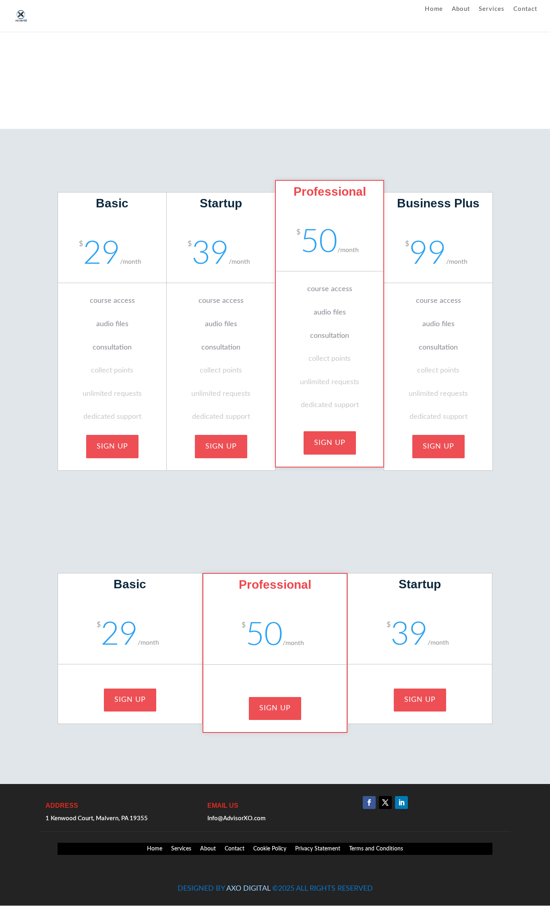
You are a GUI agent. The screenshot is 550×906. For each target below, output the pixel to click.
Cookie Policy (269, 849)
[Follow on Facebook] (369, 802)
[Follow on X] (385, 802)
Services (492, 9)
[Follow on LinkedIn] (401, 802)
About (461, 9)
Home (434, 9)
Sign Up (112, 446)
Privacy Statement (317, 849)
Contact (525, 9)
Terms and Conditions (376, 849)
